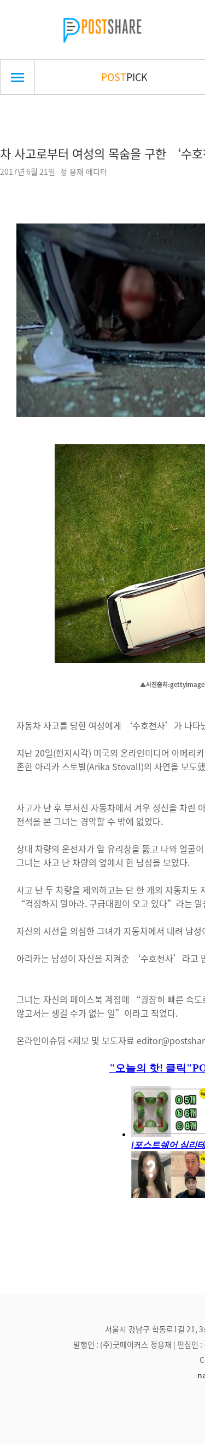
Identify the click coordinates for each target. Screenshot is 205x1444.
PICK (124, 77)
